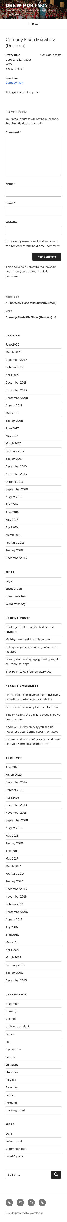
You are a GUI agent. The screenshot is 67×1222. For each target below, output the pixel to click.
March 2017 (13, 443)
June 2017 (12, 428)
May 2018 (12, 413)
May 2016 (12, 519)
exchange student (17, 1026)
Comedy (11, 1011)
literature (12, 1072)
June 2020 (12, 344)
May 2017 (12, 436)
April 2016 (12, 527)
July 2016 (12, 504)
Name (10, 184)
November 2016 (16, 474)
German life (13, 1049)
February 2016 (15, 542)
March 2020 (14, 352)
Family (10, 1034)
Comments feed (16, 596)
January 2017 (14, 459)
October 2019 (15, 367)
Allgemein (12, 1003)
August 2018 (14, 405)
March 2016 (13, 535)
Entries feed (14, 588)
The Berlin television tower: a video (29, 671)
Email (10, 203)
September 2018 (17, 398)
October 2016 (15, 481)
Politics (10, 1095)
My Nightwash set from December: (28, 639)
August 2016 (14, 497)
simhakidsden (15, 694)
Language (12, 1064)
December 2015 (16, 558)
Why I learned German (43, 707)
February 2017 (15, 451)
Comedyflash (14, 82)
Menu (35, 24)
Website (11, 222)
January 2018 (14, 420)
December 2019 (16, 360)
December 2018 (16, 382)
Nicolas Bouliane (16, 739)
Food (9, 1041)
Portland (11, 1102)
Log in (10, 581)
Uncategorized (15, 1110)
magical (11, 1079)
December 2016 (16, 466)
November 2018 (16, 390)
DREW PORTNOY (27, 5)
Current (11, 1019)
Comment (13, 132)
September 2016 (17, 489)
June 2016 (12, 512)
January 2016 (14, 550)
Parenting (12, 1087)
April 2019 (12, 375)
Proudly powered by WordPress (24, 1213)
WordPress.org (15, 604)
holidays (11, 1057)
